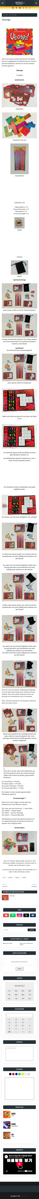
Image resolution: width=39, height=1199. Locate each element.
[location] (16, 8)
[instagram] (23, 8)
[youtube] (20, 8)
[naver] (26, 8)
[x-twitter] (29, 8)
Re (23, 998)
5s (9, 991)
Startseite (5, 15)
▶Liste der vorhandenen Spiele (26, 944)
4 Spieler (24, 877)
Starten (19, 968)
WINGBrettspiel (24, 1196)
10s (16, 991)
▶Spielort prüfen (7, 943)
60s (30, 991)
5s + (29, 998)
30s (23, 991)
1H (30, 994)
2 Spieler (10, 877)
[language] (13, 8)
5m (9, 994)
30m (23, 994)
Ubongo (12, 896)
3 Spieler (17, 877)
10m (16, 994)
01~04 (10, 15)
